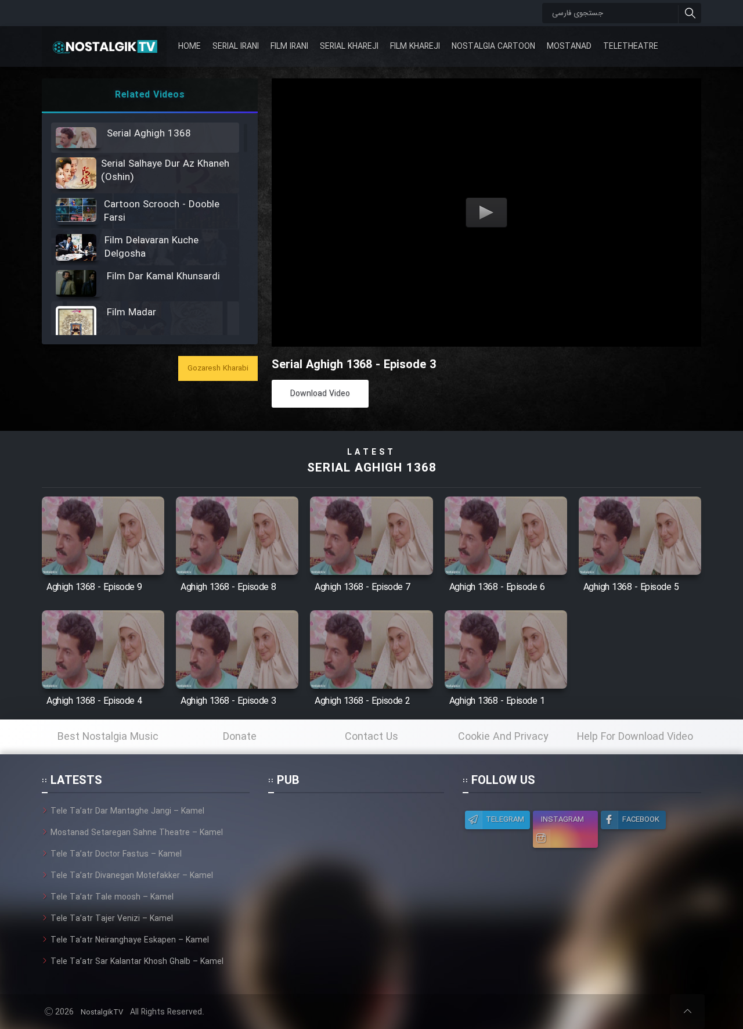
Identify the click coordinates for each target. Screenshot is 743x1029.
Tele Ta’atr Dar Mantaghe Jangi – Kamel (127, 811)
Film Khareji (415, 46)
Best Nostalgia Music (107, 737)
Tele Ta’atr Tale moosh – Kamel (112, 897)
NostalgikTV (102, 1012)
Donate (240, 737)
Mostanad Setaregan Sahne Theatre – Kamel (137, 832)
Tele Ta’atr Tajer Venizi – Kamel (112, 918)
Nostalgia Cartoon (493, 46)
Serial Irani (235, 46)
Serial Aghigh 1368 (372, 468)
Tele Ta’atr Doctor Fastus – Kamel (116, 854)
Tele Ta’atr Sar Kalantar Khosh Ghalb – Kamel (137, 961)
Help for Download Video (635, 737)
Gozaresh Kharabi (217, 368)
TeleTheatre (630, 46)
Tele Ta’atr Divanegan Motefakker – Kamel (132, 875)
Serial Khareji (349, 46)
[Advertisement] (355, 877)
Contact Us (371, 737)
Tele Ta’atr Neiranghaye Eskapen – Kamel (130, 940)
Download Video (320, 393)
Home (189, 46)
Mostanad (569, 46)
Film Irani (289, 46)
